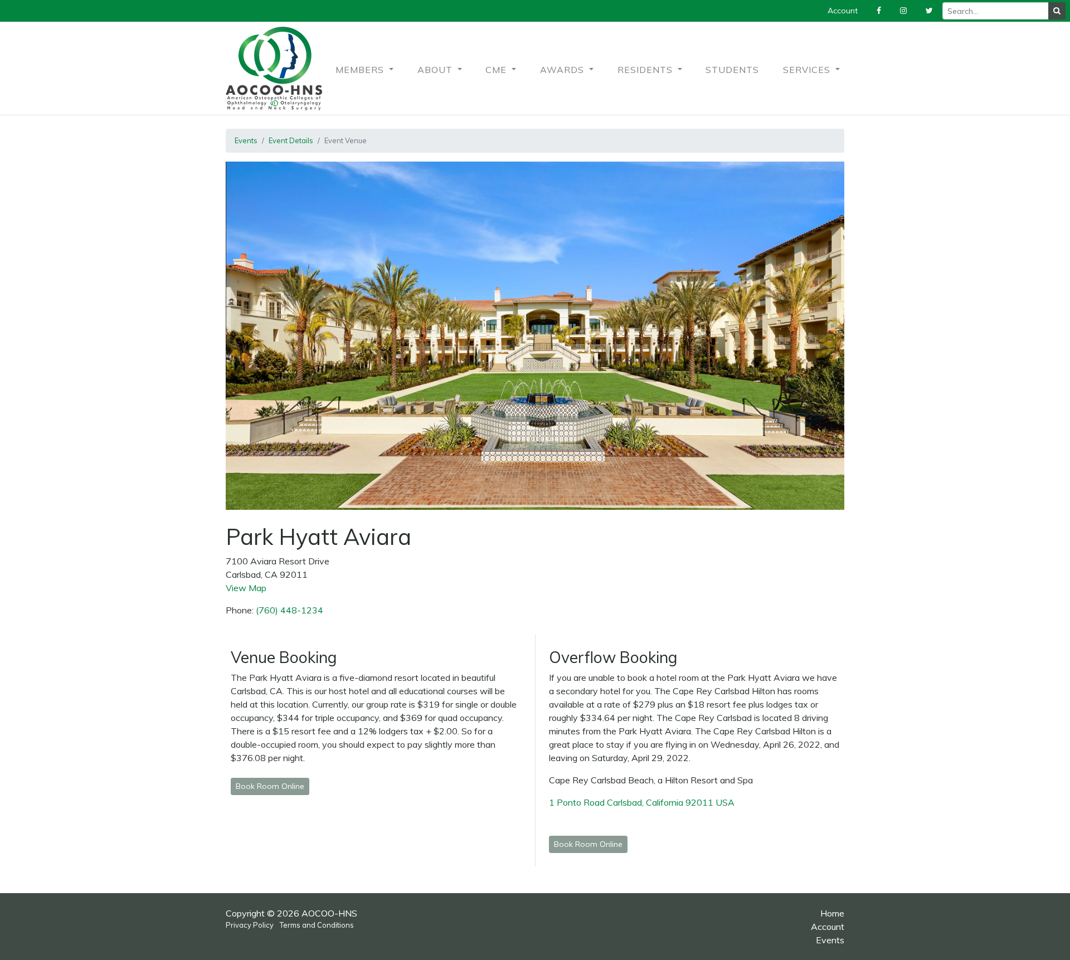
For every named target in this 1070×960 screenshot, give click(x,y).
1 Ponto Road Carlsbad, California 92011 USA (643, 802)
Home (832, 913)
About (436, 69)
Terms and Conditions (317, 924)
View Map (246, 587)
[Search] (1057, 11)
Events (246, 140)
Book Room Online (270, 786)
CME (497, 69)
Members (361, 69)
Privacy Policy (250, 924)
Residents (646, 69)
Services (808, 69)
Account (827, 926)
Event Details (291, 140)
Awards (563, 69)
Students (732, 69)
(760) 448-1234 (289, 610)
